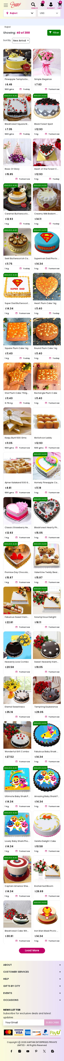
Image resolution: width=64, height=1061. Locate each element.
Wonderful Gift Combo (17, 751)
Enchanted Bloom (43, 885)
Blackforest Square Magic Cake (21, 124)
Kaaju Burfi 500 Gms (15, 437)
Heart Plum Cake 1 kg (45, 303)
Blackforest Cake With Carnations (23, 930)
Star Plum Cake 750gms (18, 393)
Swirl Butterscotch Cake (17, 258)
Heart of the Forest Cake (47, 168)
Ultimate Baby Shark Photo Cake (22, 796)
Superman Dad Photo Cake (48, 258)
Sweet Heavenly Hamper (47, 661)
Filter (56, 32)
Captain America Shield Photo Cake (24, 885)
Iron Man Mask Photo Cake (48, 930)
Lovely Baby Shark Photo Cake (21, 841)
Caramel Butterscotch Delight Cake (24, 213)
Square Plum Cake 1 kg (16, 348)
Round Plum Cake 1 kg (45, 348)
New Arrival (20, 40)
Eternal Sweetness (15, 706)
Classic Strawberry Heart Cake (21, 527)
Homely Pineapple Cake (47, 482)
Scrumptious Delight (45, 617)
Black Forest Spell (43, 124)
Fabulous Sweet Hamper (18, 617)
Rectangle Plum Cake (45, 393)
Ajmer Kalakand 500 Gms (18, 482)
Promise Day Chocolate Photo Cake (24, 572)
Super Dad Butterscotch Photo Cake (24, 303)
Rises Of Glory (12, 168)
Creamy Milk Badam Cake (48, 213)
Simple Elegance (43, 79)
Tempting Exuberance (46, 706)
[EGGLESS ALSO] (17, 107)
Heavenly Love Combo (17, 661)
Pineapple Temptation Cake (20, 79)
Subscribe (52, 1022)
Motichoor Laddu (43, 437)
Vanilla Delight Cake (45, 841)
